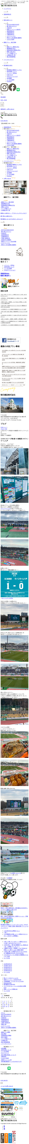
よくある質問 (10, 79)
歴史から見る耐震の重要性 (14, 37)
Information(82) (7, 983)
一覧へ (5, 932)
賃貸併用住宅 (10, 31)
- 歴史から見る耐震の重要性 (8, 245)
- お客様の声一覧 (5, 210)
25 (4, 1006)
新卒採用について (12, 71)
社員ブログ (10, 75)
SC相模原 (9, 878)
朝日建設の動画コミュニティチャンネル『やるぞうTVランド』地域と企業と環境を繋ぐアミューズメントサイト (14, 926)
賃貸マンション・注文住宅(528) (12, 979)
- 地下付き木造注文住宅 (7, 230)
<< (2, 995)
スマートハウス (11, 36)
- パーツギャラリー (6, 1043)
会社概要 (9, 78)
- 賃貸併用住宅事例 (6, 1035)
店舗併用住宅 (10, 33)
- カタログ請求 (5, 1058)
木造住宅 (9, 28)
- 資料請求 (3, 1056)
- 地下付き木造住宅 (6, 1014)
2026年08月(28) (8, 964)
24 (3, 1006)
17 (3, 1004)
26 (6, 1006)
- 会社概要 (3, 1048)
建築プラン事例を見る (13, 47)
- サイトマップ (5, 1053)
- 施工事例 (3, 1034)
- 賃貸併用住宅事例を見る (8, 205)
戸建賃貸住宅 (10, 34)
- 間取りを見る (5, 207)
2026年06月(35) (8, 967)
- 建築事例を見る (5, 203)
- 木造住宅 (3, 233)
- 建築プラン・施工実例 (7, 202)
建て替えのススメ (12, 26)
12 (6, 1003)
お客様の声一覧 (11, 55)
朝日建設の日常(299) (9, 984)
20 (8, 1004)
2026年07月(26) (8, 965)
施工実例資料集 (11, 56)
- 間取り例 (3, 1024)
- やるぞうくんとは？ (10, 270)
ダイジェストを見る (7, 598)
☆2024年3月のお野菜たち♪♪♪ (12, 931)
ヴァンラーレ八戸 (6, 508)
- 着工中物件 (4, 1037)
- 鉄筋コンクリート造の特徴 (8, 241)
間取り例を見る (11, 51)
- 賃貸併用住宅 (5, 235)
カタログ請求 (10, 39)
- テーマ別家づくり (6, 208)
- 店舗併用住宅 (5, 236)
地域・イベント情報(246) (10, 989)
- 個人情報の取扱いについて (8, 1055)
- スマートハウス (5, 243)
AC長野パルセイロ (16, 873)
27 (8, 1006)
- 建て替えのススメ (6, 231)
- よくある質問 (8, 268)
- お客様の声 (4, 1040)
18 (4, 1004)
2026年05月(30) (8, 969)
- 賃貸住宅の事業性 (6, 240)
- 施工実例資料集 (5, 1042)
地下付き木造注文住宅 (13, 24)
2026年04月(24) (8, 970)
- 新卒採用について (9, 267)
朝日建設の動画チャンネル (14, 70)
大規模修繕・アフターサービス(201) (14, 981)
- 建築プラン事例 (5, 1032)
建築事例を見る (11, 48)
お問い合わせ (7, 178)
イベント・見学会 (12, 73)
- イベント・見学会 (9, 265)
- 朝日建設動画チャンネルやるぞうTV (11, 1061)
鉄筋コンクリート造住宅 (13, 29)
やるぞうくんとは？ (12, 76)
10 (3, 1003)
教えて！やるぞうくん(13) (11, 978)
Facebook (9, 81)
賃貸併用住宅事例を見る (13, 50)
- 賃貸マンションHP (6, 1060)
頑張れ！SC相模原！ (6, 435)
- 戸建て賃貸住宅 (5, 238)
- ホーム (3, 1012)
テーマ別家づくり (12, 53)
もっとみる (7, 958)
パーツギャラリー (9, 161)
